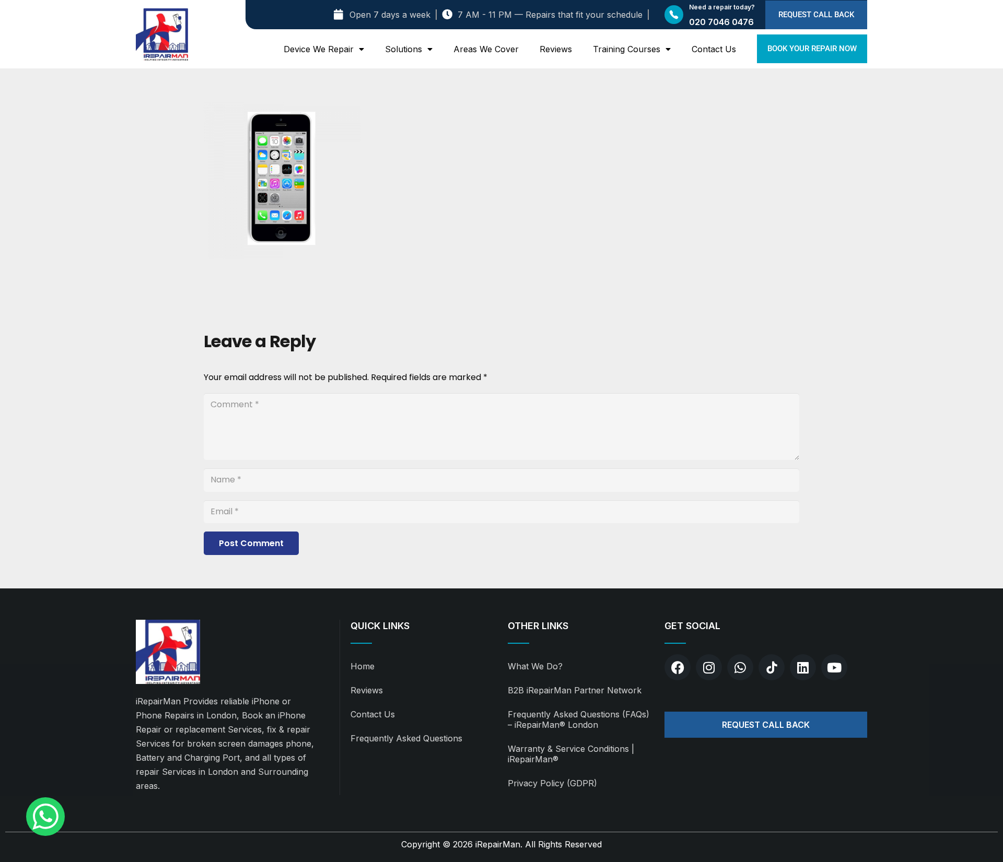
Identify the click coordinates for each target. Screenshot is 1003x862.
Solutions (403, 49)
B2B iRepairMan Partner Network (575, 690)
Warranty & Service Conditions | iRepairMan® (571, 753)
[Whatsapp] (740, 667)
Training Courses (626, 49)
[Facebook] (677, 667)
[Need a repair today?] (673, 14)
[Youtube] (834, 667)
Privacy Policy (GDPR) (552, 783)
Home (363, 666)
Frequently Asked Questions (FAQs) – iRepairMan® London (578, 719)
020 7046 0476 (721, 22)
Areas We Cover (486, 49)
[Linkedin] (803, 667)
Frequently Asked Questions (406, 738)
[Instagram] (709, 667)
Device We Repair (319, 49)
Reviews (556, 49)
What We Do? (535, 666)
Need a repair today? (722, 7)
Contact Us (714, 49)
